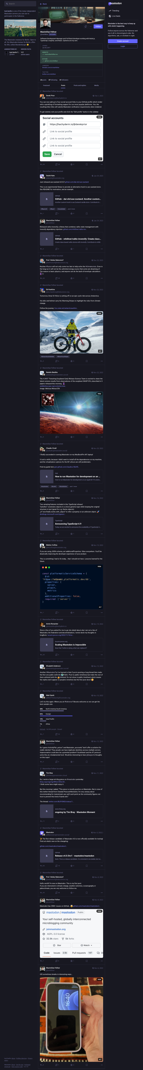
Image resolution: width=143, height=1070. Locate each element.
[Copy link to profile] (86, 26)
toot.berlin (52, 34)
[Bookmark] (86, 164)
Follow (98, 26)
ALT (100, 159)
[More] (101, 164)
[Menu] (91, 26)
